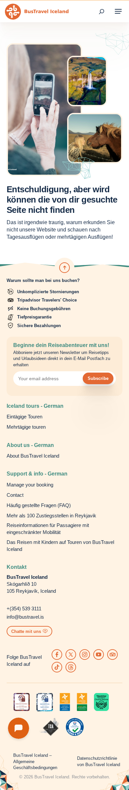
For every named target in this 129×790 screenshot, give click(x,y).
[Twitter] (70, 654)
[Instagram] (84, 654)
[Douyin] (57, 667)
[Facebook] (57, 654)
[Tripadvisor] (112, 654)
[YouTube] (98, 654)
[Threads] (70, 667)
